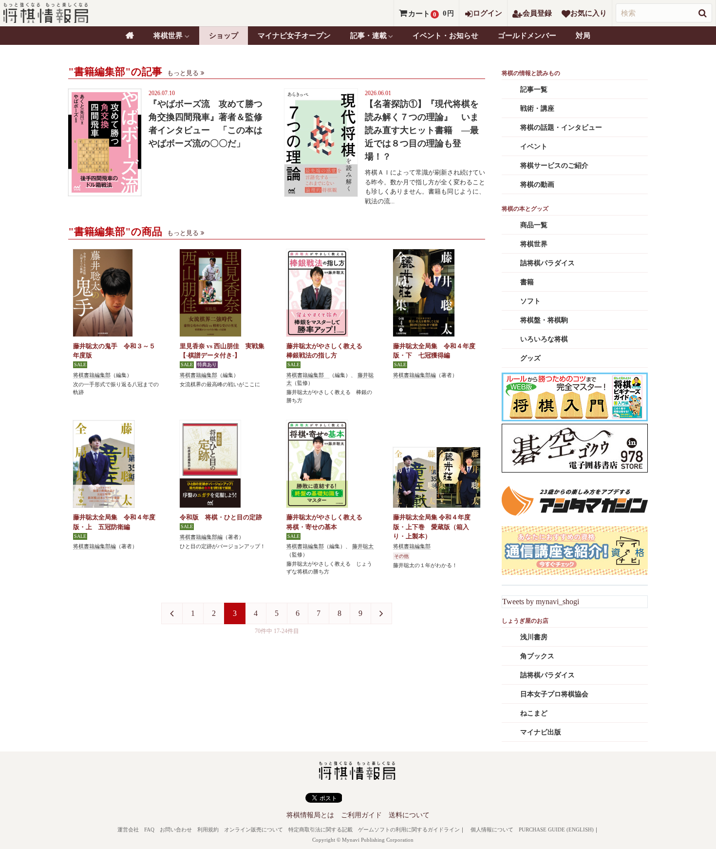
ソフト (530, 301)
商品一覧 (533, 225)
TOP (130, 35)
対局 (583, 35)
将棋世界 (533, 244)
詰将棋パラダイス (547, 263)
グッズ (530, 358)
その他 (401, 556)
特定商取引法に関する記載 (320, 829)
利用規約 (208, 829)
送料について (409, 815)
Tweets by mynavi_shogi (540, 601)
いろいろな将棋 (544, 339)
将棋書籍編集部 (92, 375)
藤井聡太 (363, 546)
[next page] (381, 613)
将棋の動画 (537, 184)
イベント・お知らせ (445, 35)
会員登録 (537, 13)
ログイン (487, 13)
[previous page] (172, 613)
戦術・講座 (537, 108)
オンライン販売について (253, 829)
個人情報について (492, 829)
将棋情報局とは (310, 815)
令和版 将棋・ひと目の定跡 (221, 517)
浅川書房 (533, 637)
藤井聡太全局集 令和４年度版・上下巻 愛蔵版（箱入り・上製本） (432, 526)
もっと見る (183, 73)
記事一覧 (533, 89)
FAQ (149, 829)
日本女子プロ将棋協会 (554, 694)
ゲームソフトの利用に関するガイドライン (409, 829)
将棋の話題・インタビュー (561, 127)
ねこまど (533, 713)
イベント (533, 146)
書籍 (527, 282)
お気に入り (588, 13)
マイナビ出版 (540, 732)
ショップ (223, 35)
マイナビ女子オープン (294, 35)
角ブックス (537, 656)
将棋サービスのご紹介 (554, 165)
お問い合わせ (176, 829)
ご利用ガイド (361, 815)
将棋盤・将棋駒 (544, 320)
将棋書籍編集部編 (414, 375)
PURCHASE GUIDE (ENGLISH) (556, 829)
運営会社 (128, 829)
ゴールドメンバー (527, 35)
